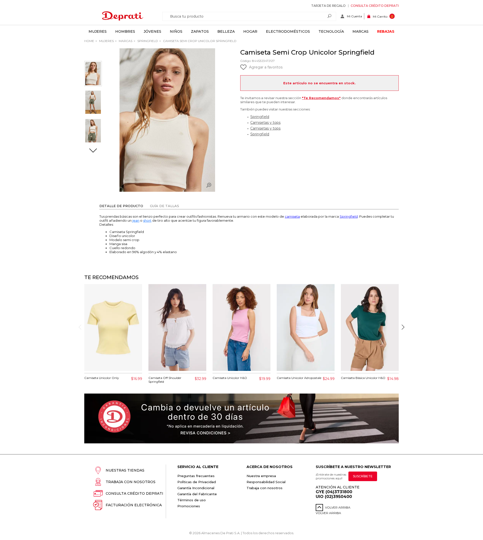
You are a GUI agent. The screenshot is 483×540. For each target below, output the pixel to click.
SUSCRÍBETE (363, 476)
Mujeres (98, 31)
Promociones (188, 506)
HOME (89, 41)
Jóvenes (152, 31)
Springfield (147, 41)
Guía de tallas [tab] (164, 206)
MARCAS (125, 41)
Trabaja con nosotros (130, 482)
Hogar (250, 31)
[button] (93, 151)
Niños (176, 31)
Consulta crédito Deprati (375, 6)
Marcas (360, 31)
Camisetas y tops (265, 122)
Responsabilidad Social (266, 482)
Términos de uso (191, 500)
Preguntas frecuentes (196, 476)
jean (135, 220)
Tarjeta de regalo (328, 6)
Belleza (226, 31)
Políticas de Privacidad (196, 482)
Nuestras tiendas (125, 470)
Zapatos (200, 31)
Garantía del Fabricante (197, 494)
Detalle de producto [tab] (121, 206)
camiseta (292, 216)
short (147, 220)
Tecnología (331, 31)
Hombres (125, 31)
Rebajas (385, 31)
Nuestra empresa (261, 476)
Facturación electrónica (134, 505)
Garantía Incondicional (195, 488)
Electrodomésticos (288, 31)
